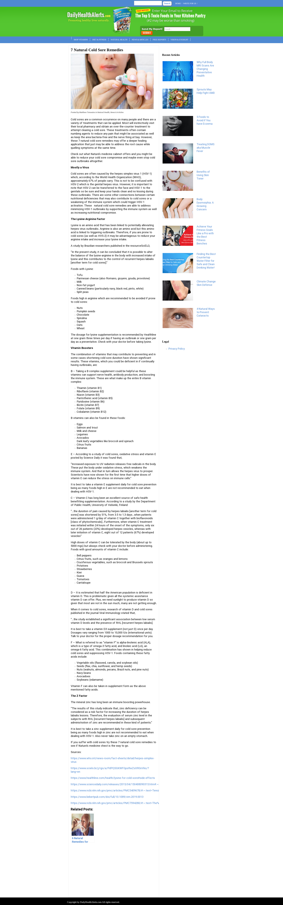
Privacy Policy (176, 348)
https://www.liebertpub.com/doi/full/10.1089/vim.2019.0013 (107, 797)
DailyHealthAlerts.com (91, 902)
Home (178, 3)
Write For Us (189, 3)
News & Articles (140, 40)
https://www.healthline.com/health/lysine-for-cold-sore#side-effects (113, 778)
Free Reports (159, 40)
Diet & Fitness (99, 40)
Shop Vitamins (81, 40)
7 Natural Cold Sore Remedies (97, 50)
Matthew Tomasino (87, 112)
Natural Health (119, 40)
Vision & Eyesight (179, 40)
